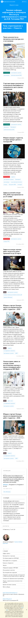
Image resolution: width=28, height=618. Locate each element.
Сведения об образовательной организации (13, 578)
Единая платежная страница (9, 584)
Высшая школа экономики (9, 1)
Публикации (6, 470)
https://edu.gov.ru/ (7, 598)
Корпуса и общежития (8, 563)
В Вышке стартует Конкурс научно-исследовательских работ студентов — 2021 (12, 416)
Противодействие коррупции (10, 572)
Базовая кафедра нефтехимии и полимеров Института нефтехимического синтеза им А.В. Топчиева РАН (14, 14)
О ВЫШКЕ (5, 551)
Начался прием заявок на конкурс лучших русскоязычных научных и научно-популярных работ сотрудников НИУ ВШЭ (12, 365)
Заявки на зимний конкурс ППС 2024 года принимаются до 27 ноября (13, 194)
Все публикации (7, 491)
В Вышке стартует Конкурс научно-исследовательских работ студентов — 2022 (12, 307)
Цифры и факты (6, 553)
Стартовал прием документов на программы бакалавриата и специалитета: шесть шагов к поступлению (13, 86)
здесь (22, 607)
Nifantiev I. (5, 484)
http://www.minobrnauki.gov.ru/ (10, 592)
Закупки (5, 565)
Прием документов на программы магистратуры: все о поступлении (13, 39)
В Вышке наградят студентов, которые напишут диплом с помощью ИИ (13, 140)
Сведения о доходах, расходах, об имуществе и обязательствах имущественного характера (14, 575)
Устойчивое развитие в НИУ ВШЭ (11, 558)
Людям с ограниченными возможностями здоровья (12, 581)
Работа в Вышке (6, 587)
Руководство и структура (9, 556)
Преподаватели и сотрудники (10, 560)
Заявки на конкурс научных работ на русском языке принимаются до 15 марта (12, 251)
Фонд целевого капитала (9, 570)
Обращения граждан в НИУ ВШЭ (10, 567)
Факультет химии (14, 5)
